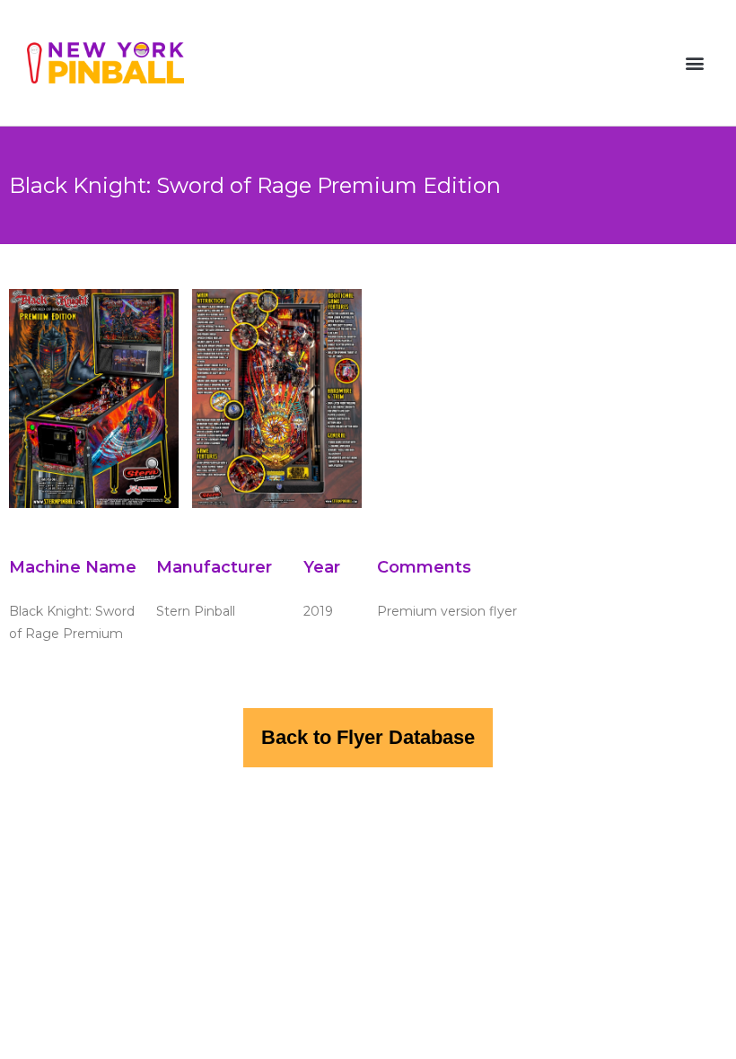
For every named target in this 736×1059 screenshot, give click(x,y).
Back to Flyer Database (368, 737)
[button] (694, 63)
